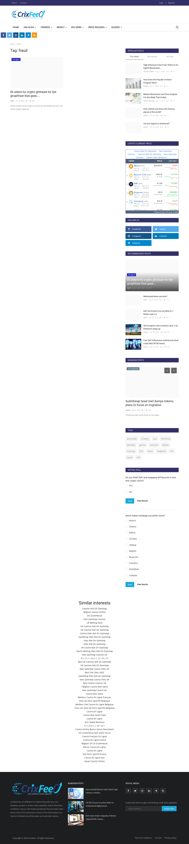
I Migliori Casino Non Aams (94, 686)
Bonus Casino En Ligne (94, 747)
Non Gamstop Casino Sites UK (94, 668)
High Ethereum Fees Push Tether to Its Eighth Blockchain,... (160, 66)
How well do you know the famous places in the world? (159, 110)
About (14, 2)
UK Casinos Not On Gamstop (94, 626)
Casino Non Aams (94, 693)
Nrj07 (12, 101)
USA (138, 457)
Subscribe (169, 808)
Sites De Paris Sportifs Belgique (94, 700)
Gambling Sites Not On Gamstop (95, 637)
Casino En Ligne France (94, 739)
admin (145, 86)
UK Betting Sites (94, 622)
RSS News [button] (76, 27)
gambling (131, 445)
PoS (171, 451)
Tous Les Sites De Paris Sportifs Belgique (94, 708)
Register (171, 2)
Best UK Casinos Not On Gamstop (94, 661)
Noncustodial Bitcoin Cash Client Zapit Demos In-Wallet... (102, 791)
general (142, 445)
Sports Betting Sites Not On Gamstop (94, 651)
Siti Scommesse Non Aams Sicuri (94, 732)
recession (154, 445)
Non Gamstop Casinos (94, 619)
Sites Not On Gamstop (94, 640)
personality (132, 438)
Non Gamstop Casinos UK (94, 654)
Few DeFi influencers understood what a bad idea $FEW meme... (160, 342)
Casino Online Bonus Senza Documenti (94, 729)
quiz (155, 438)
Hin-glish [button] (29, 27)
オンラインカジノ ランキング (94, 658)
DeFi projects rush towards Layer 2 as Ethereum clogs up (160, 327)
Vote (130, 501)
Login (161, 2)
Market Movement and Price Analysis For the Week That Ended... (160, 96)
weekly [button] (61, 27)
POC (141, 451)
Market (165, 445)
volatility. (145, 438)
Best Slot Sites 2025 (94, 672)
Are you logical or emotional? (156, 123)
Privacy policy (170, 837)
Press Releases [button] (96, 27)
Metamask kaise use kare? (155, 296)
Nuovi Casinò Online (94, 761)
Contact (23, 2)
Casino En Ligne (94, 711)
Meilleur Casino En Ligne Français (94, 697)
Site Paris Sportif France (94, 754)
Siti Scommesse (94, 615)
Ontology (131, 451)
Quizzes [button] (115, 27)
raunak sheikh (148, 71)
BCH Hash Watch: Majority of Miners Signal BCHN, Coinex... (101, 817)
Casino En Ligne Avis (94, 757)
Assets (150, 451)
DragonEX (161, 451)
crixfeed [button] (45, 27)
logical (129, 457)
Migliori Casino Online (95, 612)
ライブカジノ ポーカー (94, 725)
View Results (142, 500)
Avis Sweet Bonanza (94, 722)
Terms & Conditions (143, 837)
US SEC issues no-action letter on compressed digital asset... (100, 804)
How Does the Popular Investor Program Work (157, 81)
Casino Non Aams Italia (94, 715)
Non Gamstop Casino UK (94, 690)
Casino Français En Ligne (94, 736)
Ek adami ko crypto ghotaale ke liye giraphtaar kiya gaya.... (33, 94)
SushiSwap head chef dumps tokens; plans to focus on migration (150, 403)
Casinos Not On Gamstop (94, 608)
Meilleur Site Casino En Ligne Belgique (94, 704)
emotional (165, 438)
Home (16, 27)
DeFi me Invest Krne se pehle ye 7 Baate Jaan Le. (158, 312)
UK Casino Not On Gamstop (94, 647)
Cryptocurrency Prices (162, 212)
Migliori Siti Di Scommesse (95, 743)
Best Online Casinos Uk (94, 683)
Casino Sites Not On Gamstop (94, 633)
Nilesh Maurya (148, 101)
